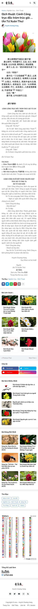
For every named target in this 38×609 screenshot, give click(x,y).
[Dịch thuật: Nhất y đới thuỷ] (28, 322)
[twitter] (14, 594)
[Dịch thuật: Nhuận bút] (28, 342)
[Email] (19, 284)
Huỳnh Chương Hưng (25, 602)
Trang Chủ (6, 605)
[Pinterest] (15, 284)
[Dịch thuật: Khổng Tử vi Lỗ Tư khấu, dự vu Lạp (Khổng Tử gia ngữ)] (10, 300)
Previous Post (7, 358)
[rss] (28, 594)
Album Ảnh (6, 498)
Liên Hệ (22, 605)
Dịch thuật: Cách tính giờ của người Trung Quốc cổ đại (24, 394)
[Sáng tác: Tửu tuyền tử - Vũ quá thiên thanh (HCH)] (10, 476)
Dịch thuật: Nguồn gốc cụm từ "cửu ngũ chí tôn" (24, 420)
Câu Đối (15, 498)
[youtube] (19, 594)
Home (4, 10)
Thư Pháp (6, 505)
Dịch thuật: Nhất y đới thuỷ (27, 330)
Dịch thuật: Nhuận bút (28, 350)
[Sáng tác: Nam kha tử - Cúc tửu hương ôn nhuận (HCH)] (10, 440)
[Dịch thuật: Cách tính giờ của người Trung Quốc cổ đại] (7, 395)
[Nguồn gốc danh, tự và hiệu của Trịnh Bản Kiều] (7, 404)
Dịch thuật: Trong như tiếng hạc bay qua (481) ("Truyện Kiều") (24, 411)
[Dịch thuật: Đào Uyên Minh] (10, 342)
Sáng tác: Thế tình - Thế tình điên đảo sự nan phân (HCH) (9, 466)
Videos (22, 505)
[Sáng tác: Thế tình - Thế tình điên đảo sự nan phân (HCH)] (10, 458)
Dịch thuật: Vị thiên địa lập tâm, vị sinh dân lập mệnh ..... (24, 385)
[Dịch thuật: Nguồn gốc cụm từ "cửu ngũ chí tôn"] (7, 421)
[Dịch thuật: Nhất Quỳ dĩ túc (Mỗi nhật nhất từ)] (10, 322)
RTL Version (31, 605)
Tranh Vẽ (14, 505)
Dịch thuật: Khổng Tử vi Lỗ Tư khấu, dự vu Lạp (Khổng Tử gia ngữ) (9, 310)
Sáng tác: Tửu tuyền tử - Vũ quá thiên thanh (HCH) (10, 484)
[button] (2, 3)
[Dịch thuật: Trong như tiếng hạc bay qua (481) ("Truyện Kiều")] (7, 413)
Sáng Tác (23, 502)
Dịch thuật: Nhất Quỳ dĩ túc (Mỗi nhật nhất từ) (8, 331)
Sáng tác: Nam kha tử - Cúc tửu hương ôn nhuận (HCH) (10, 448)
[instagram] (23, 594)
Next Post (32, 358)
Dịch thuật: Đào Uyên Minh (8, 350)
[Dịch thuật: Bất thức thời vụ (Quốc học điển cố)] (28, 300)
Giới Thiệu (15, 605)
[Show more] (23, 284)
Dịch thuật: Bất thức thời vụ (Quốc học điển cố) (28, 309)
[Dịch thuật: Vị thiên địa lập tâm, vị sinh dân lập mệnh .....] (7, 387)
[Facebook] (3, 284)
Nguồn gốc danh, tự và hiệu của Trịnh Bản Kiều (23, 403)
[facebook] (10, 594)
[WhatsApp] (11, 284)
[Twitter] (7, 284)
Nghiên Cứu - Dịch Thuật (15, 10)
